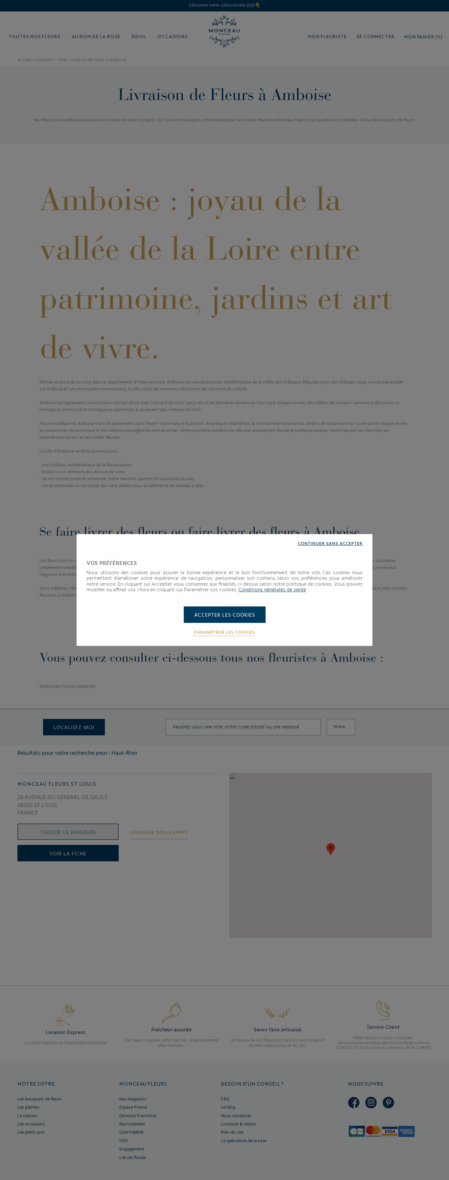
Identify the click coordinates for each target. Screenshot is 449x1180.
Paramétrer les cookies (224, 632)
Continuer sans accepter (330, 544)
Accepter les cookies (224, 615)
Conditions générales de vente (272, 590)
